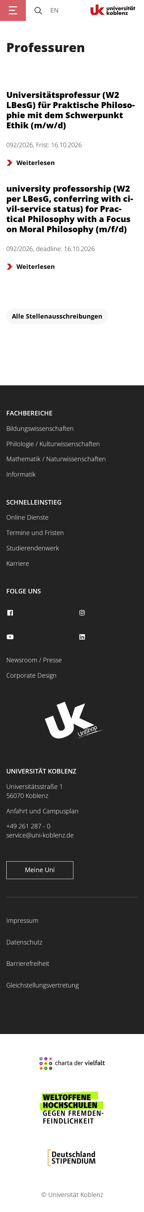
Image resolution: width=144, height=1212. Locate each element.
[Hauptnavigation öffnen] (13, 10)
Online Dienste (27, 517)
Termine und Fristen (35, 532)
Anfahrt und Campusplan (42, 811)
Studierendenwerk (32, 548)
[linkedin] (82, 637)
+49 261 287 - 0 (28, 826)
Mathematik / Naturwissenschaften (56, 459)
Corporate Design (31, 675)
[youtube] (10, 637)
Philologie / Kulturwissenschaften (53, 444)
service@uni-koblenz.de (40, 835)
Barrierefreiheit (27, 963)
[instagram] (82, 613)
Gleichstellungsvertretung (42, 985)
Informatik (21, 474)
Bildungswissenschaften (40, 428)
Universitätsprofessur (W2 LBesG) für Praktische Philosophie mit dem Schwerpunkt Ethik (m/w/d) (70, 110)
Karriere (17, 563)
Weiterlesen (35, 162)
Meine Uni (40, 869)
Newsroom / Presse (34, 660)
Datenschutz (24, 942)
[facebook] (10, 613)
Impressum (22, 920)
